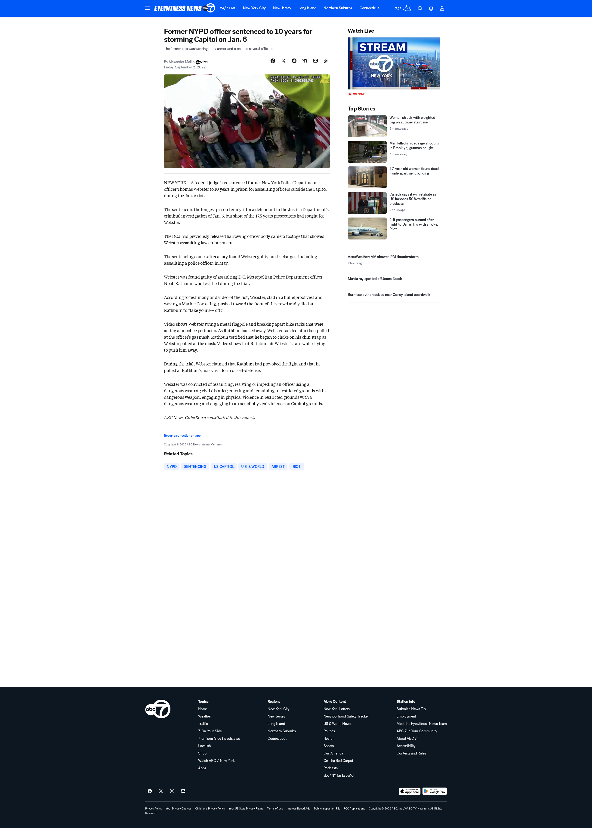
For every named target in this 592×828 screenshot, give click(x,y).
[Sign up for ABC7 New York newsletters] (183, 791)
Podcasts (330, 768)
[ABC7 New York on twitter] (161, 791)
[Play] (394, 63)
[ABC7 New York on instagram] (172, 791)
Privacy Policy (153, 808)
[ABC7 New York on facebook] (149, 791)
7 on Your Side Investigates (219, 738)
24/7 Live (227, 8)
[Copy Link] (326, 61)
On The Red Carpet (338, 761)
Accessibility (406, 746)
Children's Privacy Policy (210, 808)
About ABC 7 (407, 738)
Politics (329, 731)
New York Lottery (337, 709)
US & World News (337, 724)
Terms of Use (275, 808)
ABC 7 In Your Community (417, 731)
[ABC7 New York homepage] (184, 8)
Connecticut (369, 8)
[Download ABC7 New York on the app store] (410, 791)
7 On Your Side (210, 731)
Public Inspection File (327, 808)
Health (328, 738)
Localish (204, 746)
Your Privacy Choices (178, 808)
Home (202, 709)
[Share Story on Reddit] (294, 61)
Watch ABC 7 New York (216, 761)
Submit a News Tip (411, 709)
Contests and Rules (411, 753)
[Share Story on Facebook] (273, 61)
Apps (202, 768)
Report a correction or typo (182, 435)
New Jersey (282, 8)
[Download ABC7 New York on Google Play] (434, 791)
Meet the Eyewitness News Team (422, 724)
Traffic (203, 724)
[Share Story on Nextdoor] (305, 61)
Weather (204, 716)
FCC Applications (354, 808)
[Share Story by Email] (315, 61)
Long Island (307, 8)
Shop (202, 753)
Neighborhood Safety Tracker (346, 716)
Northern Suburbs (338, 8)
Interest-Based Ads (298, 808)
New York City (254, 8)
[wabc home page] (157, 709)
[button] (147, 7)
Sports (329, 746)
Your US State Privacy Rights (246, 808)
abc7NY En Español (339, 775)
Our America (333, 753)
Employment (406, 716)
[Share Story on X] (283, 61)
